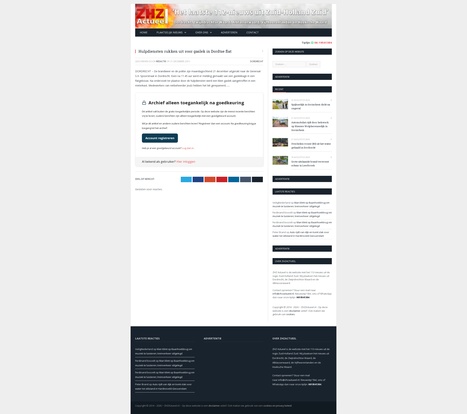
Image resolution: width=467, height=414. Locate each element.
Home (143, 32)
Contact (252, 32)
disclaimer (294, 310)
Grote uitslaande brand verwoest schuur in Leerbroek (310, 163)
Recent (279, 89)
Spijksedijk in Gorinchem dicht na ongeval (310, 106)
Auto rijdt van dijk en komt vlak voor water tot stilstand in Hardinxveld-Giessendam (301, 234)
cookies (290, 314)
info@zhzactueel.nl (283, 293)
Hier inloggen (185, 161)
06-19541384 (323, 42)
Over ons (201, 32)
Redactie (161, 61)
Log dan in (187, 147)
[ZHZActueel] (233, 15)
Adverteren (229, 32)
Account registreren (159, 138)
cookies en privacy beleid (277, 405)
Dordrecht (256, 61)
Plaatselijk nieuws (170, 32)
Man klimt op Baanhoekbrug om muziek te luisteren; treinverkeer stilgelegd (301, 204)
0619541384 (302, 297)
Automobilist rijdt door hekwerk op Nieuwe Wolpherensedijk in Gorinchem (310, 126)
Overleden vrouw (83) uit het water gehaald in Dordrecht (311, 145)
